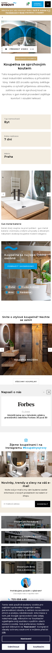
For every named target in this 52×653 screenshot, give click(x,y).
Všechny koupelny (26, 382)
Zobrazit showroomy (20, 266)
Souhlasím (38, 646)
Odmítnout (13, 646)
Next (49, 194)
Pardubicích (12, 12)
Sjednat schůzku (38, 4)
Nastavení (26, 638)
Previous (3, 194)
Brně (22, 12)
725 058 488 (19, 599)
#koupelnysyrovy (35, 448)
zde (15, 618)
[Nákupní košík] (28, 4)
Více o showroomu (26, 524)
